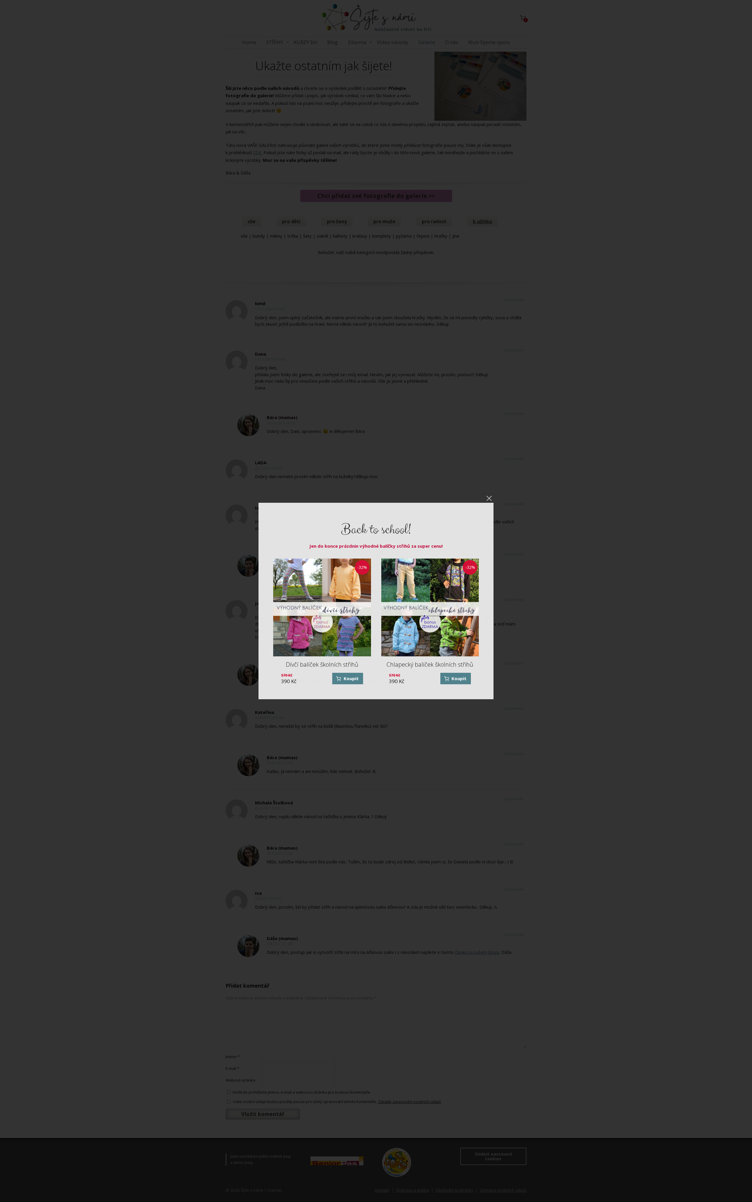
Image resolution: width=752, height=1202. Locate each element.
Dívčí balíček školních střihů (322, 664)
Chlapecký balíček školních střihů (430, 664)
